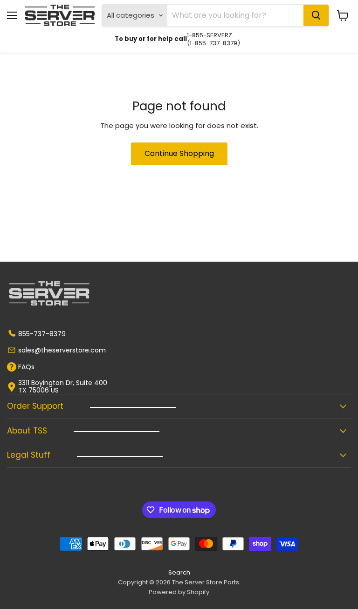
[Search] (316, 15)
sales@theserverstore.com (62, 350)
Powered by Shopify (179, 592)
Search (179, 572)
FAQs (26, 367)
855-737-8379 (42, 333)
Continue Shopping (179, 153)
